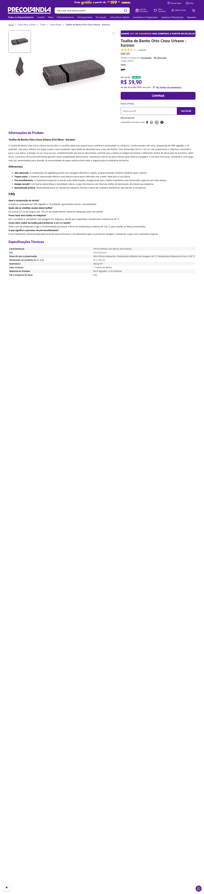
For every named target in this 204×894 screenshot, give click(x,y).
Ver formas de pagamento (168, 87)
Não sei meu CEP (127, 118)
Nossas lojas (175, 3)
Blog (191, 3)
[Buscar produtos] (125, 10)
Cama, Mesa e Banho (27, 24)
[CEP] (149, 108)
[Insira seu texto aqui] (102, 2)
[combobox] (92, 10)
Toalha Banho (56, 24)
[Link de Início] (11, 25)
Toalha (43, 24)
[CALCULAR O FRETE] (186, 111)
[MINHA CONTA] (179, 10)
